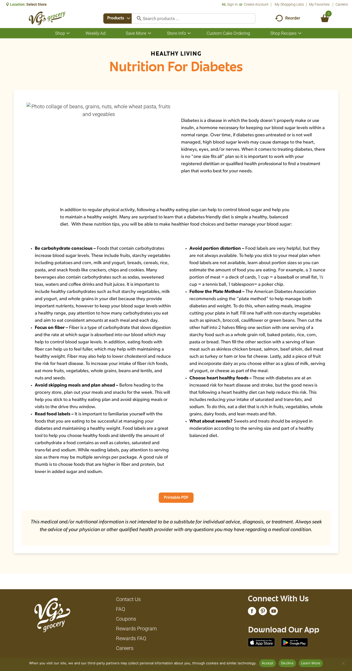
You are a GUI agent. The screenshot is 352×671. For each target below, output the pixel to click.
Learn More (311, 663)
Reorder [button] (292, 18)
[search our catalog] (137, 18)
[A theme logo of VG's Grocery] (47, 18)
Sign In (232, 4)
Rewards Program (136, 628)
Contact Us (128, 599)
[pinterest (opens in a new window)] (263, 612)
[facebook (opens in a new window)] (252, 612)
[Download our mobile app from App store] (261, 642)
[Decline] (343, 663)
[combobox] (117, 18)
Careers (342, 4)
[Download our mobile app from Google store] (294, 642)
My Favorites (319, 4)
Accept (268, 663)
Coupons (126, 619)
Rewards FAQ (131, 638)
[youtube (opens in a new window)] (274, 612)
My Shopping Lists (289, 4)
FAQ (120, 609)
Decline (287, 663)
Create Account (256, 4)
